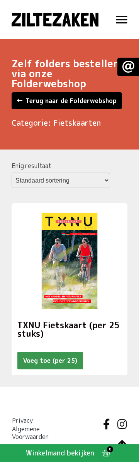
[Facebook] (106, 424)
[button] (121, 19)
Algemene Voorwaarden (30, 433)
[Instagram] (122, 424)
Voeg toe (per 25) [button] (50, 360)
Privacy (22, 420)
